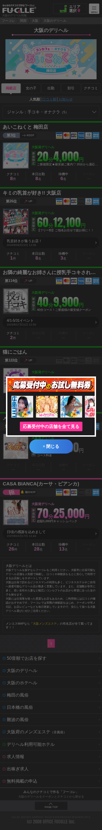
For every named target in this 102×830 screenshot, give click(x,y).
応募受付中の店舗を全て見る (51, 426)
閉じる (51, 446)
